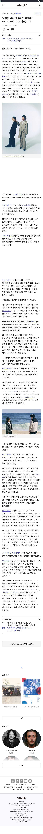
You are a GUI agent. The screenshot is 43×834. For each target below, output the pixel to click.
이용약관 (12, 789)
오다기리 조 (19, 55)
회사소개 (15, 784)
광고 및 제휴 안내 (23, 784)
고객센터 (32, 784)
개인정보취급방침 (8, 787)
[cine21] (21, 5)
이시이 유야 (17, 194)
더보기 (21, 718)
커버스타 (18, 14)
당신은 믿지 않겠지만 (12, 553)
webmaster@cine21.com (24, 820)
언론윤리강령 (20, 789)
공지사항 (8, 784)
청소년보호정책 (19, 787)
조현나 (6, 25)
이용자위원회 (29, 789)
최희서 (33, 321)
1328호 (38, 13)
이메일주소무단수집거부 (31, 787)
